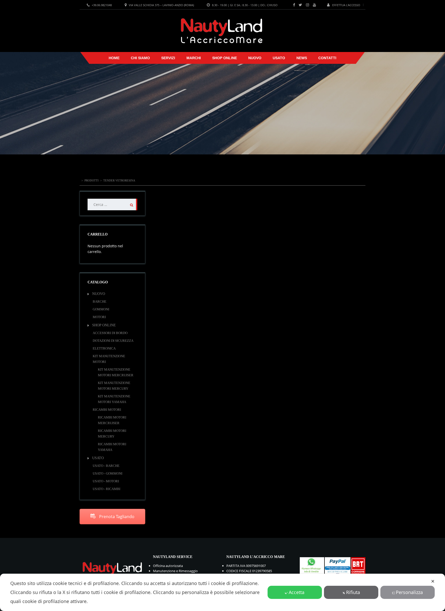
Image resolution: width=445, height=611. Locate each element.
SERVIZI (168, 58)
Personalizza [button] (409, 592)
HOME (114, 58)
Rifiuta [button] (353, 592)
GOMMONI (101, 309)
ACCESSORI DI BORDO (110, 333)
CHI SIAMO (140, 58)
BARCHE (99, 301)
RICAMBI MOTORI (107, 410)
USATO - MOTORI (106, 481)
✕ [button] (433, 581)
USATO (279, 58)
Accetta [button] (296, 592)
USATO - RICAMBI (106, 489)
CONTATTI (327, 58)
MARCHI (193, 58)
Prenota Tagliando (116, 516)
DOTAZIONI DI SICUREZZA (113, 341)
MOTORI (99, 317)
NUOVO (254, 58)
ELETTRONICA (104, 348)
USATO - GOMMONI (107, 473)
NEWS (301, 58)
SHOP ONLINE (224, 58)
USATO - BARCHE (106, 466)
